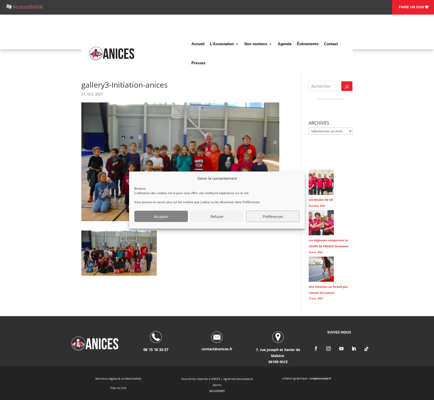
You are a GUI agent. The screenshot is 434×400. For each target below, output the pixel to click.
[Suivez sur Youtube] (341, 348)
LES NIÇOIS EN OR (321, 200)
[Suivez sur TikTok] (366, 348)
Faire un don (411, 7)
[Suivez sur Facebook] (315, 348)
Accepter (161, 216)
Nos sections (255, 44)
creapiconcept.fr (320, 378)
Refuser (217, 216)
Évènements (307, 44)
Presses (198, 63)
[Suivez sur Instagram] (328, 348)
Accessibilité (28, 6)
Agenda (284, 44)
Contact (331, 44)
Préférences (273, 216)
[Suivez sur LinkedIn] (353, 348)
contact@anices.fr (216, 349)
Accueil (197, 44)
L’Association (222, 44)
